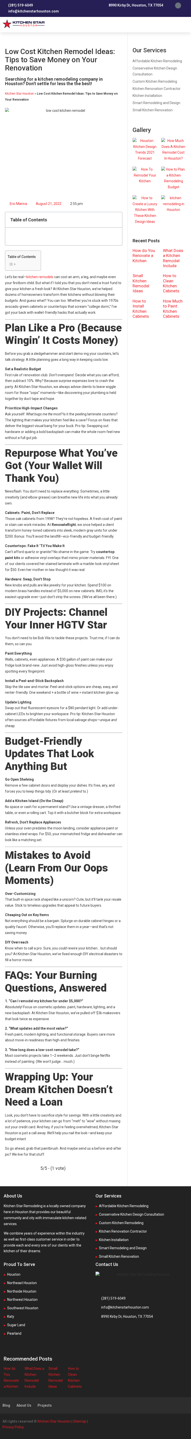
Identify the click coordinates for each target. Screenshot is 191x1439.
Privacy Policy (13, 1427)
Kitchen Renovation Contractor (157, 89)
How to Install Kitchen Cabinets (141, 309)
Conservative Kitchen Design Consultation (131, 1214)
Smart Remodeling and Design (156, 103)
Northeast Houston (22, 1283)
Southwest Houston (22, 1308)
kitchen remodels (39, 277)
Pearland (14, 1333)
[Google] (178, 5)
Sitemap (79, 1421)
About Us (23, 1405)
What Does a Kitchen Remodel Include (173, 258)
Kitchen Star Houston (19, 93)
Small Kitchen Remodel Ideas (141, 283)
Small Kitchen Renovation (153, 110)
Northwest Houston (22, 1300)
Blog (6, 1405)
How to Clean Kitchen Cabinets (171, 283)
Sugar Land (16, 1325)
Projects (45, 1405)
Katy (10, 1316)
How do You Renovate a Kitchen (144, 255)
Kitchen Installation (147, 96)
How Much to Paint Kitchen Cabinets (173, 309)
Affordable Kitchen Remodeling (157, 61)
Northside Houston (21, 1291)
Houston (13, 1274)
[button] (185, 25)
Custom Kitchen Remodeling (155, 81)
